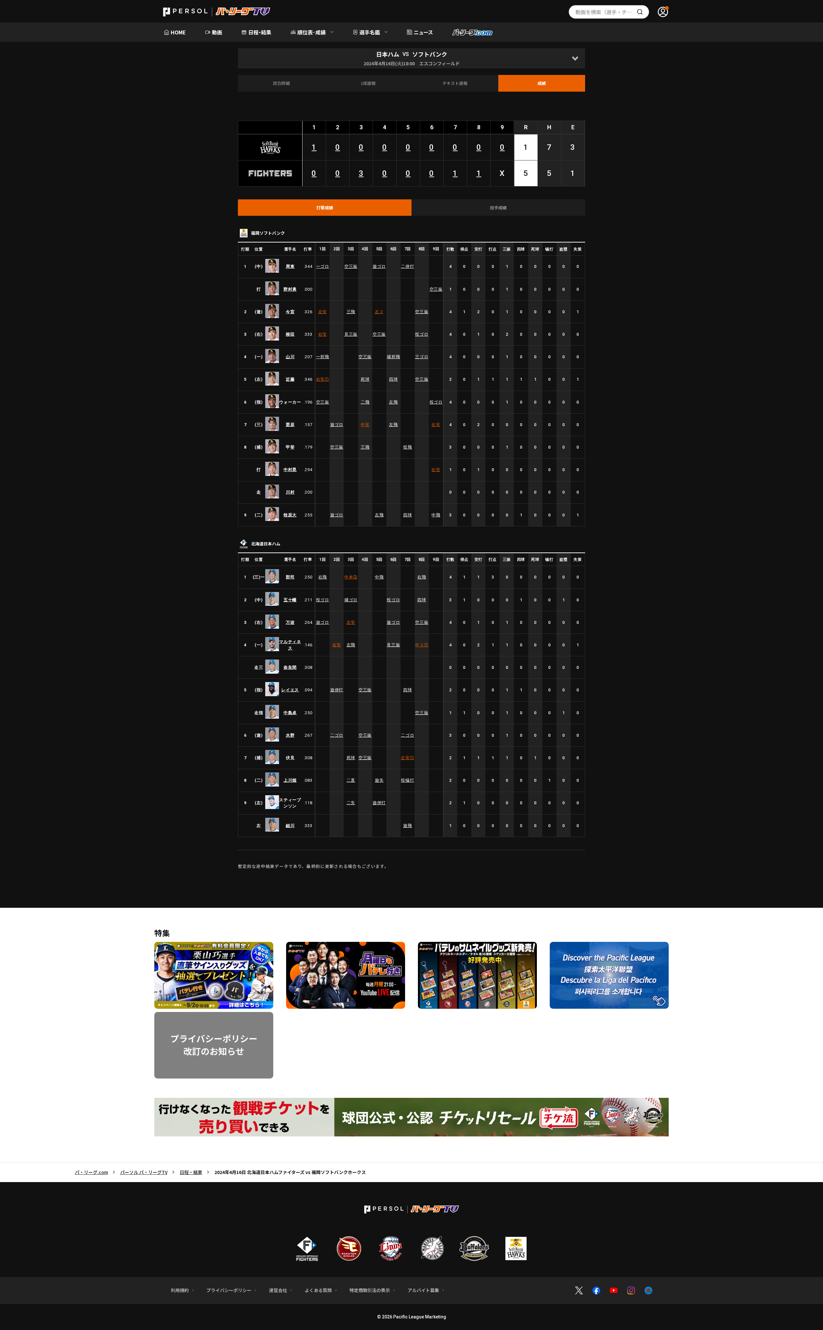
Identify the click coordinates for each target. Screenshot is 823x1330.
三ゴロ (421, 356)
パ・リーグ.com (91, 1172)
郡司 (290, 577)
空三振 (350, 266)
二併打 (407, 266)
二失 (351, 802)
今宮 (290, 311)
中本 (350, 577)
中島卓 (290, 712)
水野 (290, 735)
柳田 (290, 334)
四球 (393, 379)
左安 (322, 311)
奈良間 (290, 667)
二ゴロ (336, 735)
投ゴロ (421, 334)
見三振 (350, 334)
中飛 (435, 515)
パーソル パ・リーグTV (143, 1172)
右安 (322, 334)
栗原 (290, 424)
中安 (365, 424)
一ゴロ (322, 266)
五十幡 (290, 599)
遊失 (379, 780)
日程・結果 (191, 1172)
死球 (365, 379)
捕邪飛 (393, 356)
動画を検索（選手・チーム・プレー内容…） (612, 12)
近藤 (290, 379)
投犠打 (407, 780)
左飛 (393, 402)
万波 (290, 622)
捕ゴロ (350, 599)
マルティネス (290, 645)
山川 (290, 356)
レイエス (290, 690)
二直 (351, 780)
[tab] (325, 207)
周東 (290, 266)
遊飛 (407, 825)
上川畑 (290, 780)
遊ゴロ (379, 266)
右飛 (322, 577)
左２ (379, 311)
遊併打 (336, 690)
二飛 (365, 402)
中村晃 (290, 469)
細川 (290, 825)
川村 (290, 492)
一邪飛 (322, 356)
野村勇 (290, 289)
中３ (421, 644)
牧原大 (290, 515)
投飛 (407, 447)
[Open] (575, 58)
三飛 (351, 311)
